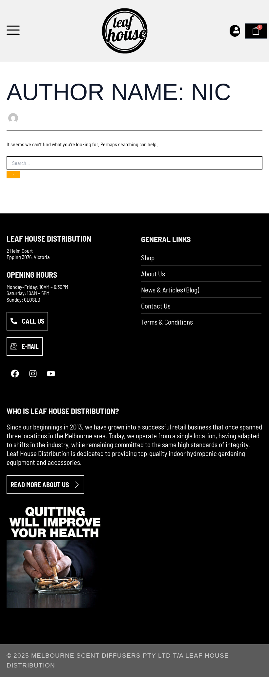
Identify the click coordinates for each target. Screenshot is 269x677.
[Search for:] (134, 163)
